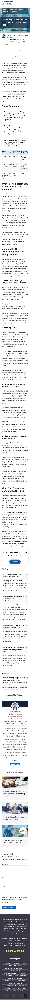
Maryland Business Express (18, 201)
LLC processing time (8, 259)
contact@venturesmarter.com (17, 945)
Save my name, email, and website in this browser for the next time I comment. (14, 899)
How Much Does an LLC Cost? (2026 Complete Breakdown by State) (14, 794)
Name (4, 878)
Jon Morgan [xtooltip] (17, 35)
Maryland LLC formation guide (11, 239)
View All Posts (15, 764)
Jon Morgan (15, 712)
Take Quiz (15, 561)
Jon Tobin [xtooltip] (23, 42)
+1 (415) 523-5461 (17, 943)
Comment (5, 864)
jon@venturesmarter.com (15, 716)
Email (4, 886)
